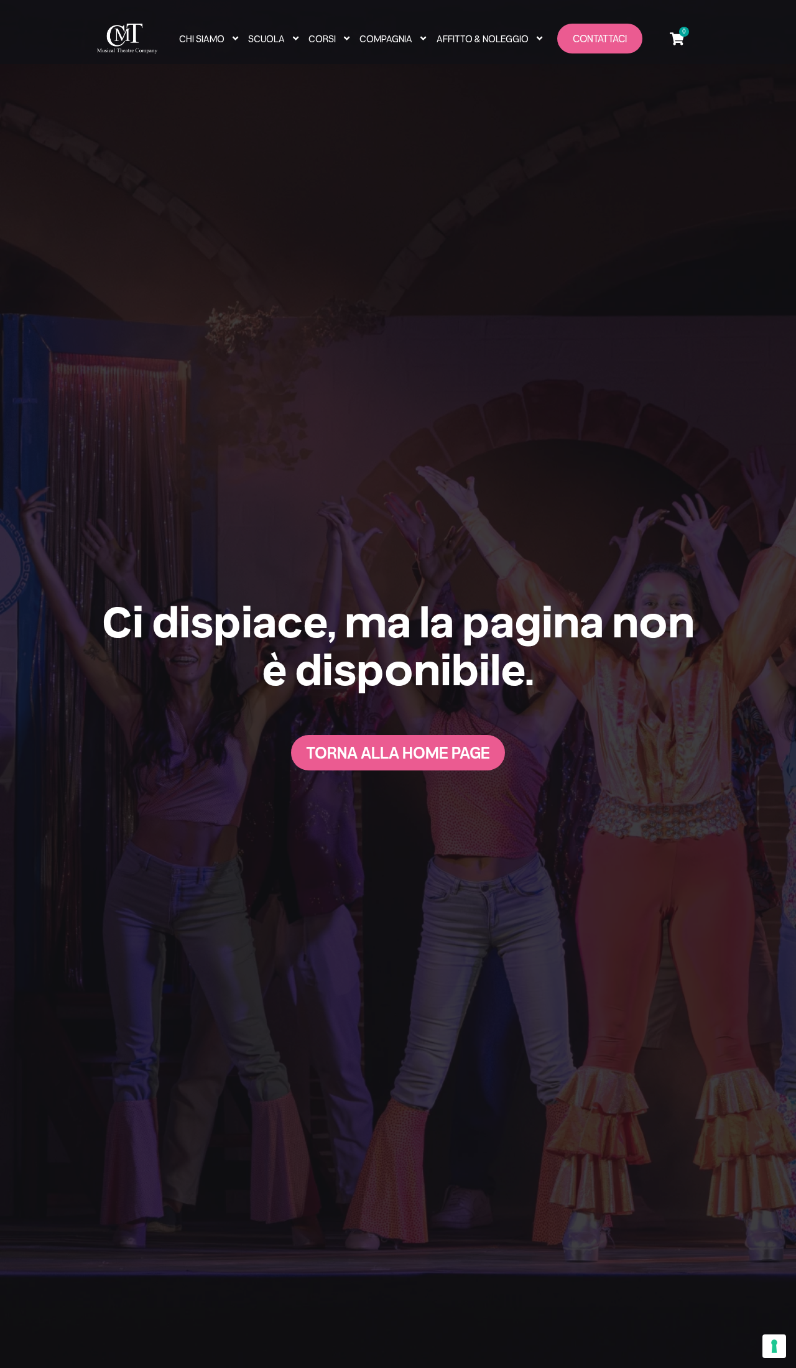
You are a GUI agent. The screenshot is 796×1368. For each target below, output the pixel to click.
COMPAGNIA (385, 38)
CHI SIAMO (201, 38)
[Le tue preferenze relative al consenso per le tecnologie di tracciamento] (774, 1346)
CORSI (322, 38)
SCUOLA (266, 38)
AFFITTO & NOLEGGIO (483, 38)
